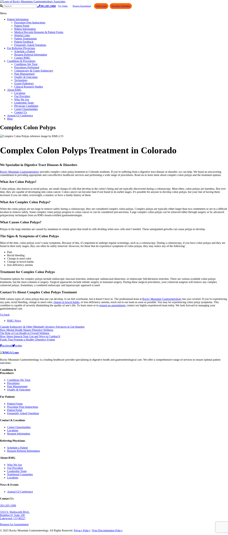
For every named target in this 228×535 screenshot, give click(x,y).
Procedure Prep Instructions (29, 22)
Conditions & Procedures (21, 61)
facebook (7, 345)
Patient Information (18, 19)
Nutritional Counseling (20, 474)
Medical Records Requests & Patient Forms (38, 32)
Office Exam (101, 6)
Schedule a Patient (24, 51)
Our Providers (22, 96)
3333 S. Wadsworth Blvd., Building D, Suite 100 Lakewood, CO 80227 (15, 515)
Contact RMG (22, 57)
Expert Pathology (24, 83)
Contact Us (20, 112)
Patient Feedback (23, 41)
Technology (21, 80)
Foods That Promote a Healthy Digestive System (27, 339)
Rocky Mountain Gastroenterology (19, 171)
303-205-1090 (8, 505)
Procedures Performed (26, 67)
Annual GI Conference (20, 115)
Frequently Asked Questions (30, 44)
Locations (19, 93)
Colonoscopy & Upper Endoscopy (33, 70)
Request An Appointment (14, 524)
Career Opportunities (26, 109)
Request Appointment (82, 6)
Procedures (13, 383)
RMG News (14, 320)
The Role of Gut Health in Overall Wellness (24, 333)
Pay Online (63, 6)
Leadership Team (24, 102)
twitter (18, 345)
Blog (10, 118)
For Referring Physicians (21, 48)
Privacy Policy (82, 530)
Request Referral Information (30, 54)
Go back (5, 314)
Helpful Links (22, 35)
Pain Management (24, 73)
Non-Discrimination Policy (107, 530)
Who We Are (21, 99)
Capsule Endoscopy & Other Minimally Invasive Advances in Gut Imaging (42, 326)
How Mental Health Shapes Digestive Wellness (26, 329)
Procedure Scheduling (121, 6)
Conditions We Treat (25, 64)
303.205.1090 (48, 6)
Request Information (18, 433)
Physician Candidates (26, 105)
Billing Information (25, 28)
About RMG (14, 89)
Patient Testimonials (25, 38)
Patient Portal (21, 25)
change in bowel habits (66, 302)
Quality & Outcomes (26, 77)
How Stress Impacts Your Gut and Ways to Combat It (30, 336)
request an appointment (112, 305)
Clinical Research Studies (28, 86)
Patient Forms (15, 403)
